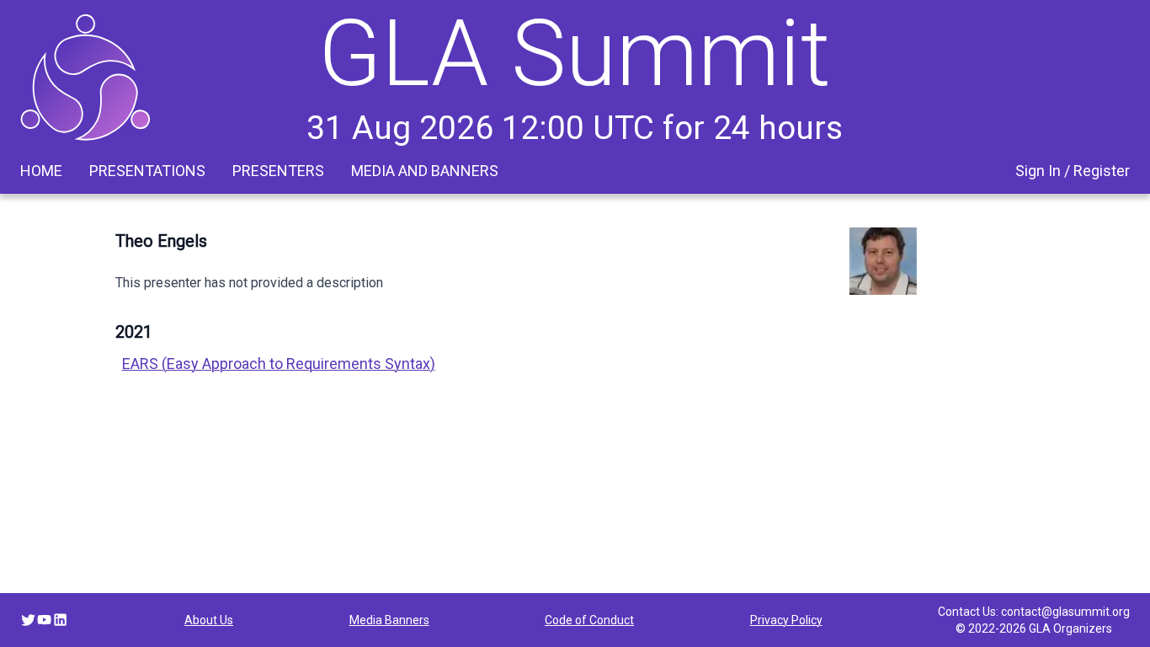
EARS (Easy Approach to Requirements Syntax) (278, 363)
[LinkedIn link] (60, 620)
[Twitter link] (28, 620)
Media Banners (389, 620)
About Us (208, 620)
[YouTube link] (44, 620)
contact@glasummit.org (1065, 611)
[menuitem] (41, 171)
